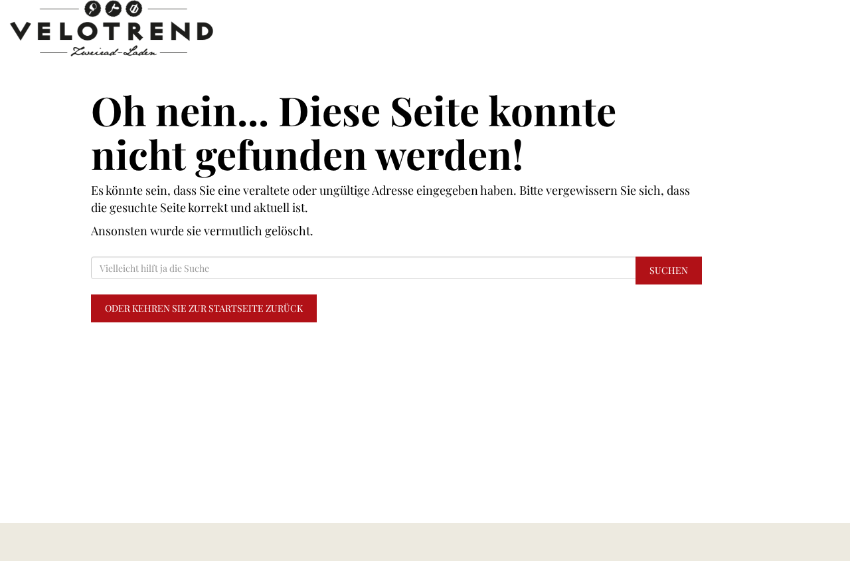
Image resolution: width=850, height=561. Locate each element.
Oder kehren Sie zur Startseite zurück (204, 308)
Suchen (668, 270)
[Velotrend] (177, 28)
